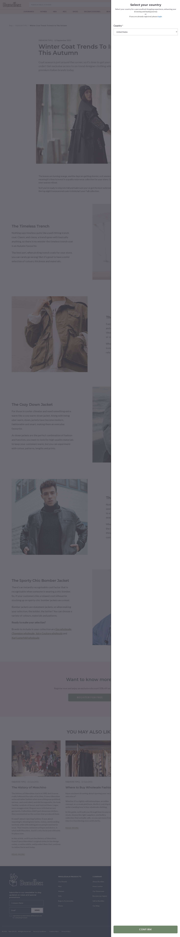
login (160, 16)
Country (118, 25)
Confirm (145, 929)
